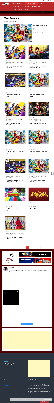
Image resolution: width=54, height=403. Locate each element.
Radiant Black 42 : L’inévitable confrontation (25, 15)
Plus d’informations (39, 399)
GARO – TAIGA (33, 209)
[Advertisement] (27, 340)
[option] (25, 15)
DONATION (7, 385)
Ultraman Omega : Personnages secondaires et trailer (37, 66)
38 (42, 247)
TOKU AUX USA (44, 3)
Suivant (46, 247)
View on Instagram (28, 323)
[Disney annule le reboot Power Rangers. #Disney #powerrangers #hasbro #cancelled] (11, 313)
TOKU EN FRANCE (16, 3)
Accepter (47, 399)
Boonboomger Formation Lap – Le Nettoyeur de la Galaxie (14, 181)
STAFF (5, 384)
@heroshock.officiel (13, 268)
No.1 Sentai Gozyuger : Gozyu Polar (38, 151)
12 (34, 247)
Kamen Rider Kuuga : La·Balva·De (38, 123)
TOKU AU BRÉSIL (16, 6)
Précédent (8, 247)
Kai (37, 29)
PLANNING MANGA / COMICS (33, 6)
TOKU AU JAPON (30, 3)
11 (31, 247)
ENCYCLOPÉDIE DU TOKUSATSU (20, 9)
